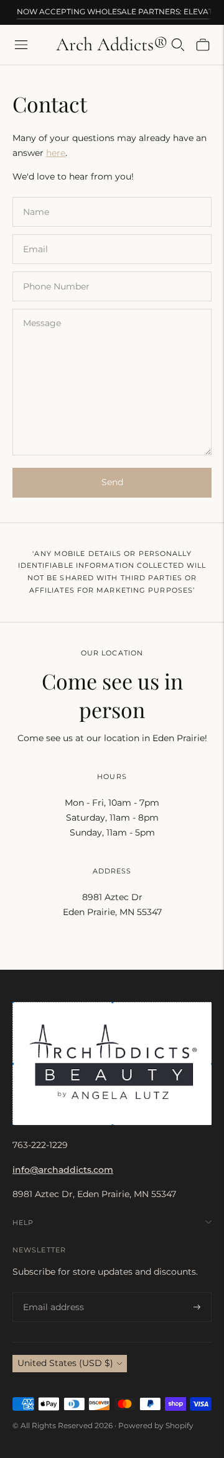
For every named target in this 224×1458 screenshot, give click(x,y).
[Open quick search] (178, 44)
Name (36, 196)
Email (35, 234)
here (55, 152)
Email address (51, 1292)
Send (112, 482)
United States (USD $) (65, 1363)
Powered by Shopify (156, 1425)
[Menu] (21, 44)
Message (41, 308)
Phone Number (54, 271)
